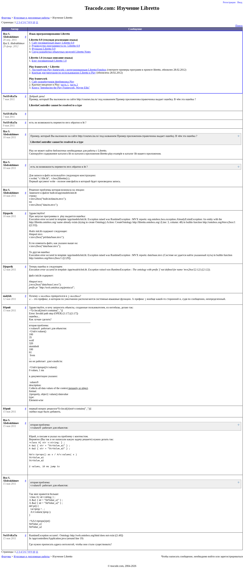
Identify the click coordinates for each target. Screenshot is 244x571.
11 (37, 22)
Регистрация (229, 2)
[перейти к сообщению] (239, 136)
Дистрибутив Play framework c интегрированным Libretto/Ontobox (69, 69)
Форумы (6, 17)
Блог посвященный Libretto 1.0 (49, 60)
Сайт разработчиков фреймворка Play (53, 81)
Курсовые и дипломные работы (32, 17)
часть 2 (74, 84)
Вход (239, 2)
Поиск (239, 25)
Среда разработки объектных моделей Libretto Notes (61, 51)
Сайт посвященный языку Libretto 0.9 (53, 42)
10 (33, 22)
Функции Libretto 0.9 (43, 48)
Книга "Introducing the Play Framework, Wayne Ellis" (61, 87)
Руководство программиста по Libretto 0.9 (56, 45)
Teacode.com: (101, 8)
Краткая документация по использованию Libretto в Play (64, 72)
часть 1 (65, 84)
